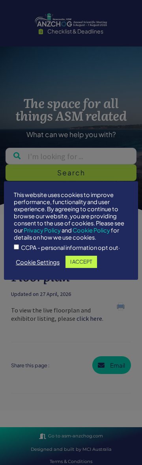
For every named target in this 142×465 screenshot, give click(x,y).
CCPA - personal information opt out (69, 248)
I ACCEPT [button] (81, 262)
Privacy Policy (42, 230)
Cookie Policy (91, 230)
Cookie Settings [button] (38, 262)
